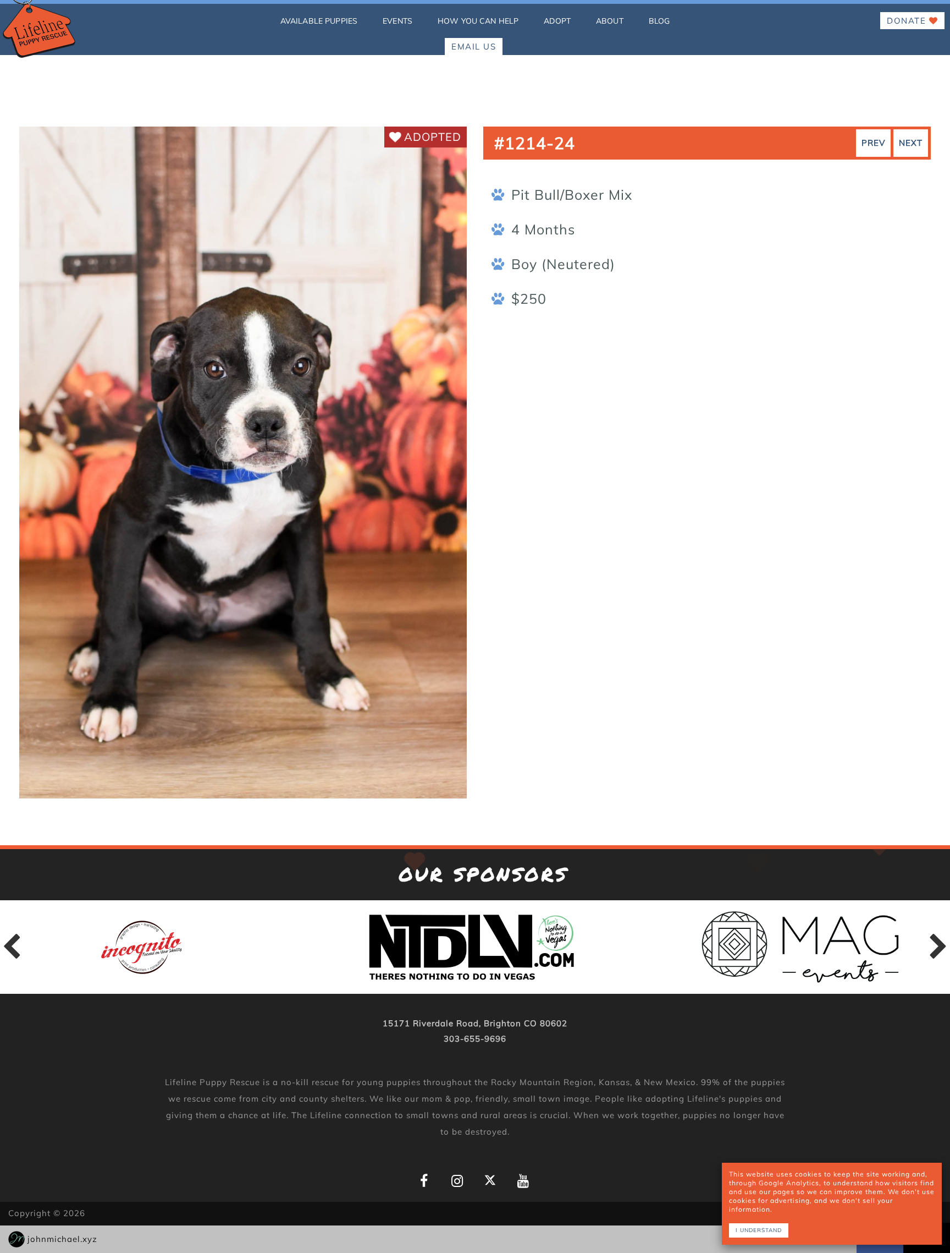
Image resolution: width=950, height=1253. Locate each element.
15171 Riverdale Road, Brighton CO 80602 (475, 1023)
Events (397, 21)
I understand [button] (759, 1230)
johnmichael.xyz (62, 1239)
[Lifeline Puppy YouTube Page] (523, 1181)
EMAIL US (473, 46)
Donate (908, 20)
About (609, 21)
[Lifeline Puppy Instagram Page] (457, 1181)
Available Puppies (318, 21)
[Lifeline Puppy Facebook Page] (424, 1181)
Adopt (557, 21)
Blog (659, 21)
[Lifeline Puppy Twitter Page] (490, 1180)
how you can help (478, 21)
